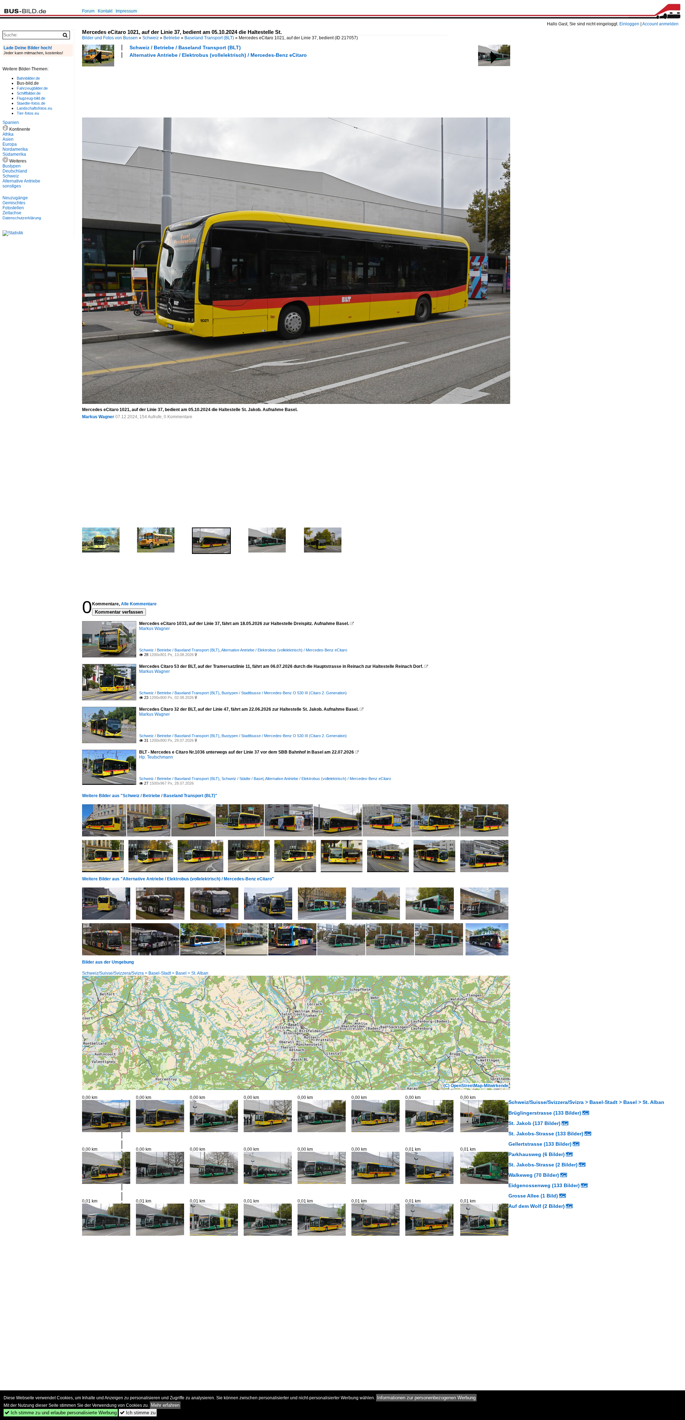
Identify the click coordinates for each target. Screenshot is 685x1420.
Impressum (126, 11)
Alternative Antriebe (21, 181)
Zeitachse (11, 212)
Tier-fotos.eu (28, 113)
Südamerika (14, 154)
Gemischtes (13, 202)
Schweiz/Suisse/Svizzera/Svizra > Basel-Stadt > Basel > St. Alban (145, 973)
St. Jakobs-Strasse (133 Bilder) (545, 1133)
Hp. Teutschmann (156, 757)
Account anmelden (660, 23)
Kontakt (105, 11)
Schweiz (150, 37)
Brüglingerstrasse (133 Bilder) (544, 1113)
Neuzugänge (15, 197)
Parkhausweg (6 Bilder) (536, 1154)
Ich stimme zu (138, 1412)
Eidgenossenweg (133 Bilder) (544, 1185)
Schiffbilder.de (29, 93)
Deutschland (14, 171)
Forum (88, 11)
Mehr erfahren (165, 1405)
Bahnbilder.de (28, 78)
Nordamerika (15, 149)
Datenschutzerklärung (21, 218)
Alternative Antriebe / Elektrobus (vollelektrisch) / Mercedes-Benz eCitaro (218, 55)
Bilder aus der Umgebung (108, 962)
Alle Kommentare (139, 603)
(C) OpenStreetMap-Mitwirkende (475, 1085)
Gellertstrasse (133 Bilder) (540, 1144)
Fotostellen (13, 207)
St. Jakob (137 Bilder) (534, 1123)
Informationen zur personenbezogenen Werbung (426, 1397)
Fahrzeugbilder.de (32, 88)
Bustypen (11, 166)
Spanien (10, 122)
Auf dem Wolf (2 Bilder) (536, 1206)
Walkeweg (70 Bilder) (533, 1175)
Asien (8, 139)
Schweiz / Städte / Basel (242, 778)
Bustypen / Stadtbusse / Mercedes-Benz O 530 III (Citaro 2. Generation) (284, 693)
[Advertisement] (212, 87)
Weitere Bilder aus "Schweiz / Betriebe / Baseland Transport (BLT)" (149, 795)
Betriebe (171, 37)
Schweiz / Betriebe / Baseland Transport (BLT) (185, 47)
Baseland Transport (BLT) (209, 37)
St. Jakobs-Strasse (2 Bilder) (543, 1165)
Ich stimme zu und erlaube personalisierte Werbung (61, 1412)
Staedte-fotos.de (31, 103)
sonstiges (11, 186)
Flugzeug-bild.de (31, 98)
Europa (9, 144)
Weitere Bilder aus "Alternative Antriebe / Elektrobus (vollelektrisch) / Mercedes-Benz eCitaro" (178, 878)
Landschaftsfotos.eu (34, 108)
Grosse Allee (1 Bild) (533, 1196)
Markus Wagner (98, 416)
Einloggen (629, 23)
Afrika (8, 134)
